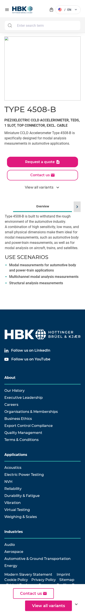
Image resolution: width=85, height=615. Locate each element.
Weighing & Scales (20, 517)
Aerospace (13, 552)
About (9, 378)
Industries (13, 532)
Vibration (12, 503)
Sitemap (66, 580)
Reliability (13, 489)
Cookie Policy (16, 580)
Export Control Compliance (28, 426)
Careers (11, 405)
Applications (15, 455)
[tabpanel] (42, 256)
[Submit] (10, 25)
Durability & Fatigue (22, 496)
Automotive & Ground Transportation (37, 559)
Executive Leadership (23, 398)
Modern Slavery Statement (28, 574)
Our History (14, 390)
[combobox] (42, 25)
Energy (10, 566)
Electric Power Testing (24, 475)
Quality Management (23, 433)
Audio (9, 545)
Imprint (63, 574)
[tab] (42, 250)
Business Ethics (18, 419)
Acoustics (12, 468)
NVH (8, 482)
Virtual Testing (17, 510)
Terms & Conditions (21, 440)
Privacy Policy (43, 580)
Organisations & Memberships (31, 412)
